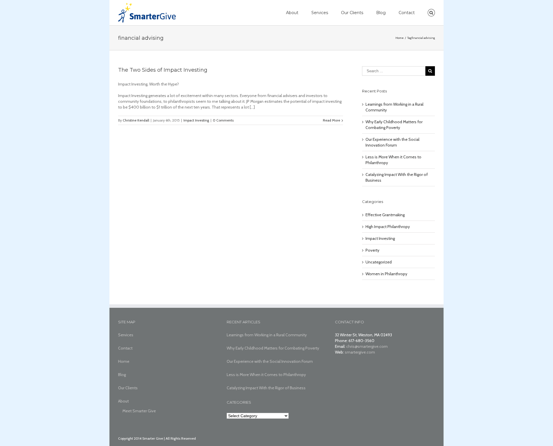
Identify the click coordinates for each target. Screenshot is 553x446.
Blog (381, 12)
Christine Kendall (136, 120)
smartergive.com (360, 352)
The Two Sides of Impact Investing (162, 70)
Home (123, 361)
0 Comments (223, 120)
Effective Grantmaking (385, 214)
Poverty (372, 250)
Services (319, 12)
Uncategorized (378, 262)
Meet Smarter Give (139, 410)
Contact (407, 12)
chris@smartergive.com (367, 346)
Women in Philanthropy (386, 273)
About (292, 12)
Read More (331, 120)
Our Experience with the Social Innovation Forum (270, 361)
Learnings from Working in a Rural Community (267, 334)
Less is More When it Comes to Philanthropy (266, 374)
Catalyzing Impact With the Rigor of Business (266, 387)
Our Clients (352, 12)
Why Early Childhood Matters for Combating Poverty (273, 348)
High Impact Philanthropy (387, 226)
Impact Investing (196, 120)
